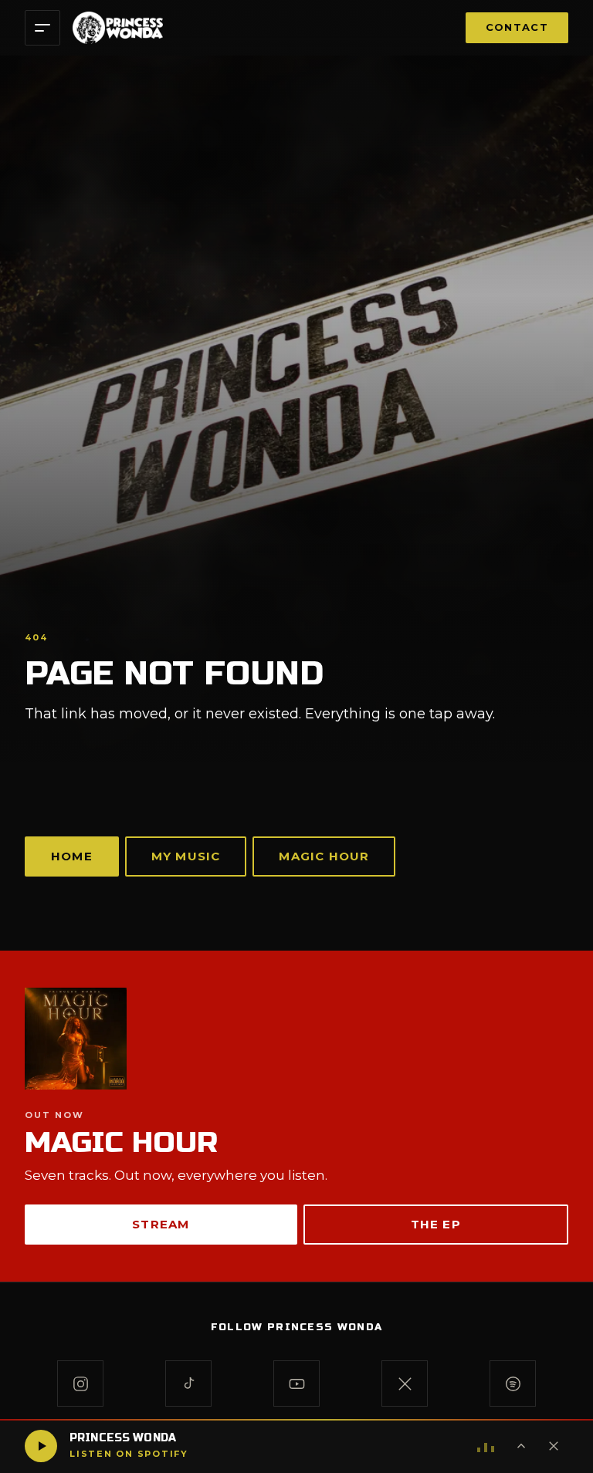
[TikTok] (188, 1383)
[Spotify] (513, 1383)
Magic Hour (324, 856)
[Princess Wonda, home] (118, 28)
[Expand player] (521, 1446)
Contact (517, 27)
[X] (404, 1383)
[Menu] (42, 28)
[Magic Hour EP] (296, 1039)
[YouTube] (296, 1383)
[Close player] (553, 1446)
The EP (436, 1224)
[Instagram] (80, 1383)
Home (72, 856)
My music (186, 856)
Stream (160, 1224)
